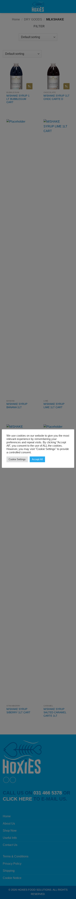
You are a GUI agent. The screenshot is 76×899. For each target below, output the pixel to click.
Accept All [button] (37, 459)
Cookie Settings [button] (17, 459)
